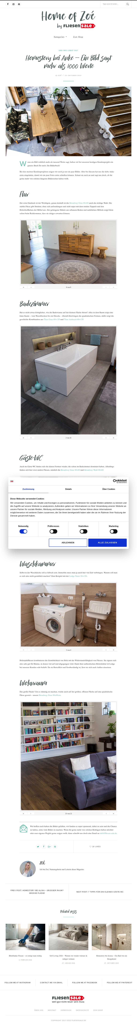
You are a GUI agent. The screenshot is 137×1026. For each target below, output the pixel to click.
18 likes (96, 846)
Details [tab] (68, 489)
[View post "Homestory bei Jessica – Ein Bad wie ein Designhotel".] (111, 937)
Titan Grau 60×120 (52, 319)
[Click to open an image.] (68, 121)
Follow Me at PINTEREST (119, 983)
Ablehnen (68, 542)
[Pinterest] (19, 4)
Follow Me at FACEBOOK (84, 983)
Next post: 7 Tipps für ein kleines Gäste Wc (100, 892)
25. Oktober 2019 (73, 75)
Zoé (59, 75)
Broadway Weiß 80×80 (94, 470)
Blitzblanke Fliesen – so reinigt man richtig (25, 955)
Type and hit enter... (110, 4)
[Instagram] (13, 4)
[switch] (53, 531)
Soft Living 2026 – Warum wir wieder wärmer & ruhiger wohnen (68, 957)
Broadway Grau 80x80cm (50, 695)
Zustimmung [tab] (28, 489)
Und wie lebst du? (68, 50)
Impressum (66, 1010)
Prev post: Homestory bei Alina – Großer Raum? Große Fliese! (37, 892)
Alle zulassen (107, 542)
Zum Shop (78, 37)
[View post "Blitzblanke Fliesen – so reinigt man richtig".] (25, 937)
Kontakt (52, 1010)
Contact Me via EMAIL (51, 983)
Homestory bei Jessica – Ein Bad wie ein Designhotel (111, 957)
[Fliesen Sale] (68, 20)
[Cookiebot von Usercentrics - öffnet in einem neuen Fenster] (115, 481)
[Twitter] (38, 846)
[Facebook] (8, 4)
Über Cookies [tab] (108, 489)
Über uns (38, 1010)
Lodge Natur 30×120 (78, 576)
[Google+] (49, 846)
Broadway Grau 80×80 (79, 203)
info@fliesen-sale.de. (108, 833)
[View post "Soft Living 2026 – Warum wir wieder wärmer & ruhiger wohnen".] (68, 937)
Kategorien (59, 37)
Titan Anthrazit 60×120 (74, 319)
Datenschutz (82, 1010)
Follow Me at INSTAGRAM (18, 983)
